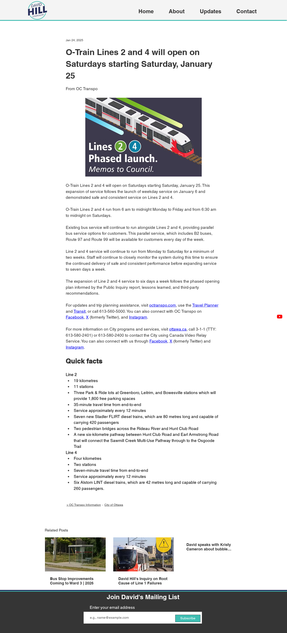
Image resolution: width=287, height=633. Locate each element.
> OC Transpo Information (84, 504)
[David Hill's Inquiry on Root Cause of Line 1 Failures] (143, 554)
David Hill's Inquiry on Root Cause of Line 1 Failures (142, 580)
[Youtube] (279, 316)
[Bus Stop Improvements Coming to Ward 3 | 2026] (75, 554)
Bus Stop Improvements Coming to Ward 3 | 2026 (71, 580)
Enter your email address (112, 607)
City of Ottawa (113, 504)
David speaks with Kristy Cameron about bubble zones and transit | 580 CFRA (208, 546)
